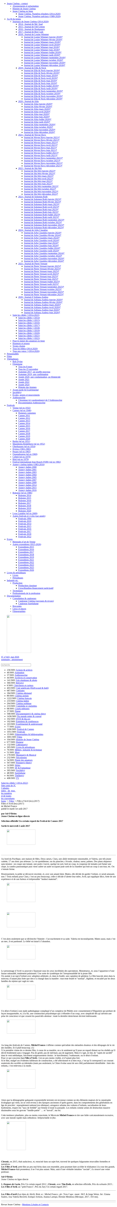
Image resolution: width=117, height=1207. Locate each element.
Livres (15, 575)
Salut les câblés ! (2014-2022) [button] (14, 783)
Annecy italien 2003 (27, 472)
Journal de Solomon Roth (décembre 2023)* (44, 227)
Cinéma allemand (24, 693)
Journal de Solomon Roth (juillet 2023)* (42, 214)
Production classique (27, 585)
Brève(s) (20, 683)
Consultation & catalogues (24, 598)
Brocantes (17, 606)
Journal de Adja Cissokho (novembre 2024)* (44, 258)
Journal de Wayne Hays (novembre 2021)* (43, 163)
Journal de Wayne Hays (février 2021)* (41, 140)
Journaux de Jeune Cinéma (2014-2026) (31, 21)
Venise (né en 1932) (22, 408)
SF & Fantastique (23, 768)
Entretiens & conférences (27, 721)
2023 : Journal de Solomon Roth (33, 196)
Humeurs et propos (21, 343)
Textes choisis (19, 346)
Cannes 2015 (24, 426)
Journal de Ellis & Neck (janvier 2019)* (42, 70)
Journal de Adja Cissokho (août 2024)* (41, 251)
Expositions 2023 (26, 565)
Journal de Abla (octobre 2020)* (38, 127)
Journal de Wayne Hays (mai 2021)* (40, 148)
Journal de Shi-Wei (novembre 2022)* (41, 191)
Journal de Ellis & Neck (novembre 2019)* (43, 96)
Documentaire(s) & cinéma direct (31, 714)
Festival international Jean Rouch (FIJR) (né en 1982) (37, 462)
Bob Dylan (18, 361)
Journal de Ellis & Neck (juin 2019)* (40, 83)
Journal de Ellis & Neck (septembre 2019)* (43, 91)
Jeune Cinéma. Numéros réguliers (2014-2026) (39, 14)
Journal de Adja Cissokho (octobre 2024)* (43, 256)
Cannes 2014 (24, 423)
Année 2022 (23, 382)
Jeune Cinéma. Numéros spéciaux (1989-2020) (39, 16)
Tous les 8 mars (25, 366)
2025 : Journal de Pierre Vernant (32, 263)
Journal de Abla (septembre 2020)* (40, 124)
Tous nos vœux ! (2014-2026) (26, 351)
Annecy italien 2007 (27, 480)
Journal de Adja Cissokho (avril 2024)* (41, 240)
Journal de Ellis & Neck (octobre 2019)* (42, 93)
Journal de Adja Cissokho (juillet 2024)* (42, 248)
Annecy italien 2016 (27, 490)
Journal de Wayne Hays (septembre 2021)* (43, 158)
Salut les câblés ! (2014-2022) (26, 315)
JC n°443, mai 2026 (10, 657)
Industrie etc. (12, 580)
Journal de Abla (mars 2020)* (37, 109)
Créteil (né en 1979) (22, 457)
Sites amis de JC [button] (8, 785)
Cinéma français (24, 698)
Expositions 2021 (26, 560)
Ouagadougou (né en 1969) (25, 454)
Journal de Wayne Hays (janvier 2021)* (42, 137)
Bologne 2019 (24, 508)
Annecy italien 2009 (27, 482)
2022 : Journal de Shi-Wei (30, 168)
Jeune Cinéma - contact (17, 3)
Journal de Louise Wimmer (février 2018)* (43, 39)
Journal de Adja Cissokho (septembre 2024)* (44, 253)
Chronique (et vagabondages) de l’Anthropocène (40, 400)
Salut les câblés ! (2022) (29, 338)
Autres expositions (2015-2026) (27, 544)
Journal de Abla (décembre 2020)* (39, 132)
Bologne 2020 (24, 511)
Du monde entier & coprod (29, 716)
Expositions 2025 (26, 567)
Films (9, 356)
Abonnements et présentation (26, 6)
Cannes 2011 (24, 415)
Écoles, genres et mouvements (26, 395)
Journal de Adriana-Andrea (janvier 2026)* (43, 299)
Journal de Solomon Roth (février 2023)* (42, 202)
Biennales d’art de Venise (24, 542)
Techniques (18, 590)
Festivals (11, 405)
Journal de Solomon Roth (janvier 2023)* (42, 199)
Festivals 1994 (24, 518)
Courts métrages (22, 708)
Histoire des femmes (27, 387)
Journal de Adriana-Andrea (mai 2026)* (42, 310)
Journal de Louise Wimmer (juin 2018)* (42, 50)
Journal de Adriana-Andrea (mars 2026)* (42, 305)
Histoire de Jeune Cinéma (24, 8)
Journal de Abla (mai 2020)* (37, 114)
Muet (17, 752)
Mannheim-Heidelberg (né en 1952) (29, 444)
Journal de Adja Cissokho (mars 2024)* (42, 238)
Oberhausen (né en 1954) (24, 446)
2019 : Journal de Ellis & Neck (32, 68)
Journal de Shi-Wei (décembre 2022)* (41, 194)
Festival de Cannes (25, 729)
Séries (17, 765)
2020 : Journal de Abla (28, 101)
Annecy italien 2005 (27, 477)
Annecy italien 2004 (27, 475)
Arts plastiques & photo (26, 680)
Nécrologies (21, 757)
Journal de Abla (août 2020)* (37, 122)
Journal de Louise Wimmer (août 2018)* (42, 55)
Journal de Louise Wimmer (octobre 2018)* (43, 60)
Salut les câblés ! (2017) (29, 325)
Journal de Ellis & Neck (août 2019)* (41, 88)
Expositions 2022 (26, 562)
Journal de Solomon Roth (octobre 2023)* (43, 222)
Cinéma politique (23, 703)
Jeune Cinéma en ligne (23, 11)
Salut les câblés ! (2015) (29, 320)
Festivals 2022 (24, 536)
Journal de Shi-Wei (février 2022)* (39, 173)
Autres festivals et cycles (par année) (29, 516)
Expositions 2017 (26, 552)
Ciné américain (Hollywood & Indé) (32, 688)
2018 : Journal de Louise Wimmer (33, 34)
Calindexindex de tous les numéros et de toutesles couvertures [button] (8, 793)
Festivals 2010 (24, 521)
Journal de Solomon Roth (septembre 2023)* (44, 220)
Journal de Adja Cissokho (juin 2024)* (41, 245)
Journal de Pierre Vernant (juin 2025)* (41, 279)
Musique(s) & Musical (26, 755)
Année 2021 (23, 379)
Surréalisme (20, 773)
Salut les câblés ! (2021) (29, 336)
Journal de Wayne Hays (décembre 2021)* (43, 166)
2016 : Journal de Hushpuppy (31, 29)
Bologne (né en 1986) (22, 493)
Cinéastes (20, 690)
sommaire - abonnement (12, 659)
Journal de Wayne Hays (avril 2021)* (41, 145)
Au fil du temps (14, 19)
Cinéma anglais (22, 695)
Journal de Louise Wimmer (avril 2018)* (42, 44)
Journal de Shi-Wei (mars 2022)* (39, 176)
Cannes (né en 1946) (22, 410)
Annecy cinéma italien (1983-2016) (29, 464)
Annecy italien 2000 (27, 467)
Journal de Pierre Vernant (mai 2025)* (41, 276)
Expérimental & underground (29, 724)
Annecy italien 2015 (27, 487)
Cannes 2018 (24, 433)
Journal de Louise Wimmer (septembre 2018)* (45, 57)
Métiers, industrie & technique (28, 750)
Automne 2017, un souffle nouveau (34, 372)
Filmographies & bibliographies (29, 734)
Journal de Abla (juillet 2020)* (37, 119)
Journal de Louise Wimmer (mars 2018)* (42, 42)
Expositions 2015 (26, 547)
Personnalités (13, 354)
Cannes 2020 (24, 439)
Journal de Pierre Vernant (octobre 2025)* (43, 289)
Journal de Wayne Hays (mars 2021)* (41, 142)
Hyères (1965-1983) (22, 449)
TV (17, 778)
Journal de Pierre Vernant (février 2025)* (42, 269)
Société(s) (17, 392)
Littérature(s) (22, 744)
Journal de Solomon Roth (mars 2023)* (41, 204)
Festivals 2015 (24, 526)
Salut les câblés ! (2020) (29, 333)
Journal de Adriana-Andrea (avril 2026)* (42, 307)
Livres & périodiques (16, 572)
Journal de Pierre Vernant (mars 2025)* (41, 271)
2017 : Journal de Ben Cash (30, 32)
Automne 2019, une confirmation (33, 374)
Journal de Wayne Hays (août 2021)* (41, 155)
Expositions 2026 (26, 570)
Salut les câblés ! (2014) (29, 317)
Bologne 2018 (24, 505)
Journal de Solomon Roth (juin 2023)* (41, 212)
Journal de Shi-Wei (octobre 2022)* (40, 189)
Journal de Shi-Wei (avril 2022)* (38, 178)
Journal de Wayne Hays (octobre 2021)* (42, 160)
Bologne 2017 (24, 503)
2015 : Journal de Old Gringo (31, 26)
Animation (19, 672)
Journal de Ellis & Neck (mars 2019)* (41, 75)
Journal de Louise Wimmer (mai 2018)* (42, 47)
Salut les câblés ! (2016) (29, 323)
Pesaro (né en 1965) (22, 451)
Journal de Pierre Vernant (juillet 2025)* (42, 281)
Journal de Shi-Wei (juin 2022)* (38, 184)
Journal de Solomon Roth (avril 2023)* (41, 207)
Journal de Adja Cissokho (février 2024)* (42, 235)
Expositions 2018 (26, 554)
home (3, 801)
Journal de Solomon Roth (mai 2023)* (41, 209)
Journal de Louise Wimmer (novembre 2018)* (44, 63)
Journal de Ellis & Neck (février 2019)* (42, 73)
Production (17, 583)
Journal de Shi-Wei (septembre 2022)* (41, 186)
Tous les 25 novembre (28, 369)
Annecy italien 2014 (27, 485)
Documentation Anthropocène (31, 402)
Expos (10, 539)
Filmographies (19, 611)
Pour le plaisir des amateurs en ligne (29, 341)
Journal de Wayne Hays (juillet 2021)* (41, 153)
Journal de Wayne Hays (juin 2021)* (40, 150)
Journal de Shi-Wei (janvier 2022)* (40, 171)
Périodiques (18, 578)
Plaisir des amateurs (24, 760)
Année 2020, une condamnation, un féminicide (39, 377)
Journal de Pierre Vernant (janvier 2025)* (42, 266)
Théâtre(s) (19, 775)
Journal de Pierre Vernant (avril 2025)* (41, 274)
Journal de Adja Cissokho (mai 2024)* (41, 243)
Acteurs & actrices (24, 670)
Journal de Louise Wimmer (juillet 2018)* (42, 52)
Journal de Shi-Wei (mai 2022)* (38, 181)
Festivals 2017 (24, 531)
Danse (18, 711)
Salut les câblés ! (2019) (29, 330)
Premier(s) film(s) (24, 762)
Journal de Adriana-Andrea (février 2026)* (43, 302)
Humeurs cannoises (27, 413)
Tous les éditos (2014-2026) (25, 348)
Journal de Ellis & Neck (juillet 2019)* (41, 86)
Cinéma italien (22, 701)
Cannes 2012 (24, 418)
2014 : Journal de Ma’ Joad (30, 24)
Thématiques (12, 359)
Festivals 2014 (24, 524)
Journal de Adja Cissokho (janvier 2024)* (42, 232)
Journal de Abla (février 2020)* (38, 106)
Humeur (19, 742)
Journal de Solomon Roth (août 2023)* (41, 217)
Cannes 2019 (24, 436)
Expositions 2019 (26, 557)
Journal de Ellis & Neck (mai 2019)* (40, 81)
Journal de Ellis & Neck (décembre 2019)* (43, 99)
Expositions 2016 (26, 549)
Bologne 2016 (24, 500)
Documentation (14, 596)
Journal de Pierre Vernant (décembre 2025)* (44, 294)
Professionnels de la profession (26, 593)
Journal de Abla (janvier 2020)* (38, 104)
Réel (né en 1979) (21, 459)
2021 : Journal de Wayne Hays (32, 135)
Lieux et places (19, 609)
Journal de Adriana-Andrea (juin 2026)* (42, 312)
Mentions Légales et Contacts (35, 1204)
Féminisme (17, 364)
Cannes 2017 (24, 431)
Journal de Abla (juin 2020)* (37, 117)
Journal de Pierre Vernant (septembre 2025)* (44, 287)
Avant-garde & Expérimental (26, 390)
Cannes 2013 (24, 421)
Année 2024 (23, 384)
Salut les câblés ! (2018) (29, 328)
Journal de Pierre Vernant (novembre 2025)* (44, 292)
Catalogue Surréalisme (28, 603)
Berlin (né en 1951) (21, 441)
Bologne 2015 (24, 498)
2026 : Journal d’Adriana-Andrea (33, 297)
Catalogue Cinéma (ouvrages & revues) (36, 601)
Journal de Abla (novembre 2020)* (39, 129)
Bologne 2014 (24, 495)
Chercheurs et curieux (23, 685)
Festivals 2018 (24, 534)
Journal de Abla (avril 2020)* (37, 111)
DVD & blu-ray (23, 719)
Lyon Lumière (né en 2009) (25, 513)
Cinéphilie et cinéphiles (26, 706)
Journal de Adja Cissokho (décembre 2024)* (44, 261)
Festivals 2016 (24, 529)
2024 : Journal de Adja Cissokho (33, 230)
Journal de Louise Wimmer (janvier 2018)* (43, 37)
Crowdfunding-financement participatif (35, 588)
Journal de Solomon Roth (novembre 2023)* (44, 225)
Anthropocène (19, 397)
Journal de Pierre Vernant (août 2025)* (41, 284)
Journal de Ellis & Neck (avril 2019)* (41, 78)
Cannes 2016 (24, 428)
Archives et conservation (26, 677)
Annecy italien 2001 (27, 469)
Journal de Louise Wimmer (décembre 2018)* (44, 65)
